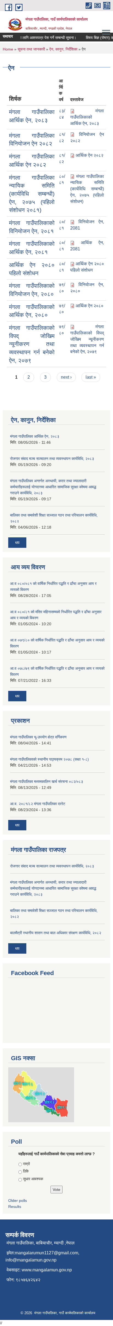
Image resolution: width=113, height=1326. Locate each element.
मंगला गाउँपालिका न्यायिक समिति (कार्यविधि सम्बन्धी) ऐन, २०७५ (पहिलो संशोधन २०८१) (32, 193)
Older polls (17, 1200)
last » (91, 377)
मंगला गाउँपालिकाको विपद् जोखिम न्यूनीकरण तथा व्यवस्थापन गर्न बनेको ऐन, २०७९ (32, 344)
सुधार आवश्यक (33, 1179)
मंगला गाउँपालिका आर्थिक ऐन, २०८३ (34, 436)
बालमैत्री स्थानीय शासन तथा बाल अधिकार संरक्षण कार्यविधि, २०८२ (55, 933)
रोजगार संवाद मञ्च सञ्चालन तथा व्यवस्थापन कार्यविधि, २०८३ (52, 458)
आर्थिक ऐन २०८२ (89, 155)
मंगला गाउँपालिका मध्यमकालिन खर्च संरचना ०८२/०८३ (46, 781)
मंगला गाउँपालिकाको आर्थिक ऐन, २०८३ (87, 117)
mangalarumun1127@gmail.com (46, 1252)
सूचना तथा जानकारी (31, 49)
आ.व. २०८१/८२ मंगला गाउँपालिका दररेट (37, 804)
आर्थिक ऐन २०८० (89, 305)
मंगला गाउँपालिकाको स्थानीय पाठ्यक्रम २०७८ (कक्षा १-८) (49, 759)
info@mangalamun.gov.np (30, 1260)
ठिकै (26, 1171)
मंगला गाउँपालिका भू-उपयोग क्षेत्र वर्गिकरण (38, 737)
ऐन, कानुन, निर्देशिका (63, 49)
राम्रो (26, 1164)
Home (8, 49)
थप (17, 542)
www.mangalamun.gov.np (47, 1270)
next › (66, 377)
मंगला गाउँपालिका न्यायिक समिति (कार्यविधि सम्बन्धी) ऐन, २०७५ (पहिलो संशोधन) (87, 189)
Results (14, 1206)
